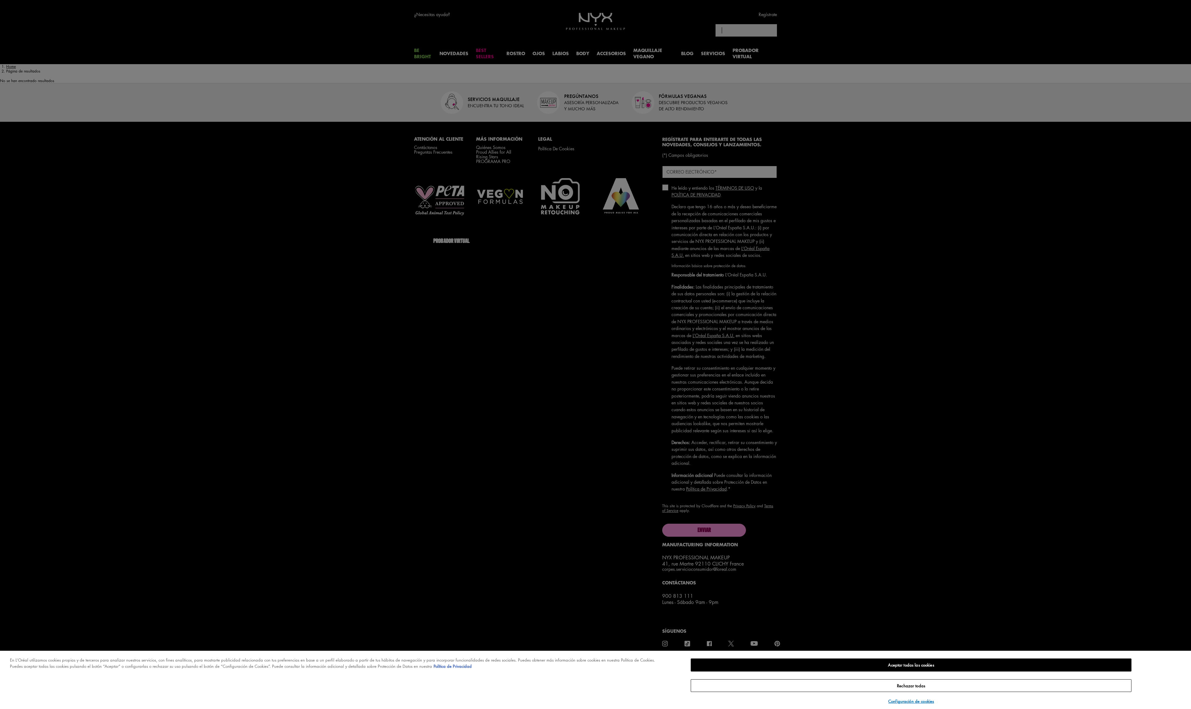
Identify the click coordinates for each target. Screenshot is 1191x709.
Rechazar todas (911, 686)
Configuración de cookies (911, 701)
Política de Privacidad (453, 666)
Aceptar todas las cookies (911, 665)
